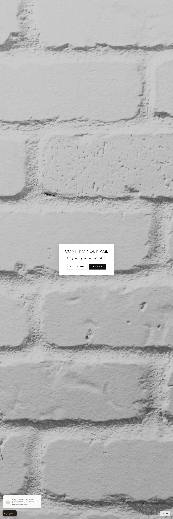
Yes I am (97, 266)
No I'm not (77, 266)
